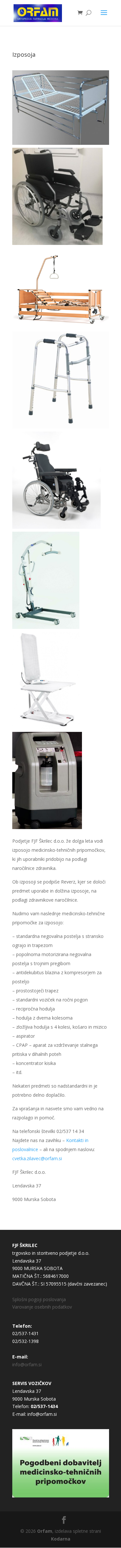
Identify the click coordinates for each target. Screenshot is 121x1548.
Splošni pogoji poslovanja (39, 1299)
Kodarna (60, 1539)
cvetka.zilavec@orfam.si (37, 1158)
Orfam (44, 1531)
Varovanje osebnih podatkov (42, 1307)
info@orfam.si (27, 1364)
